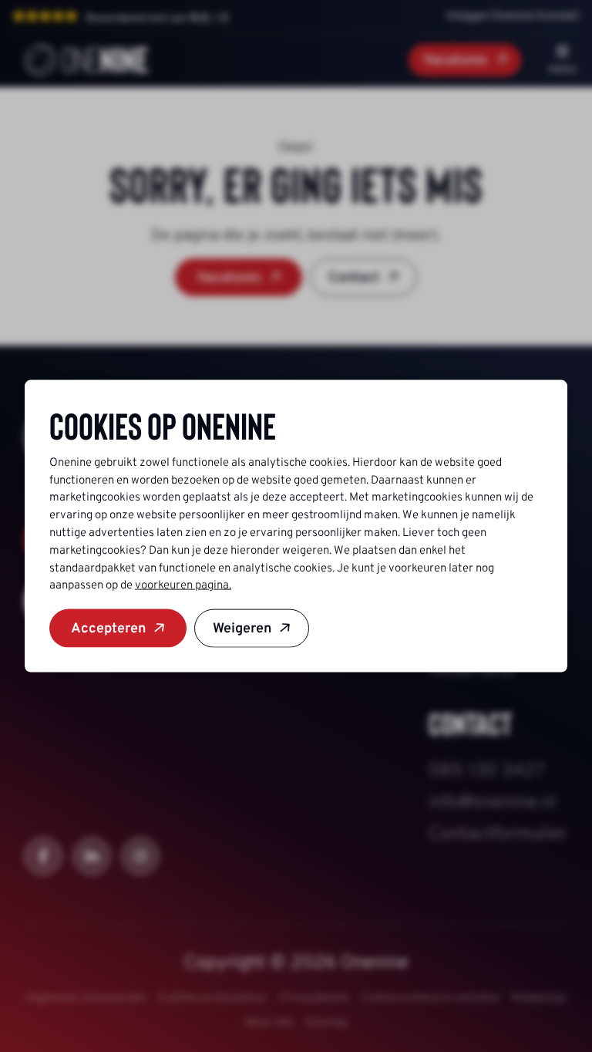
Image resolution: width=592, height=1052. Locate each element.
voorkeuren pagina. (183, 584)
